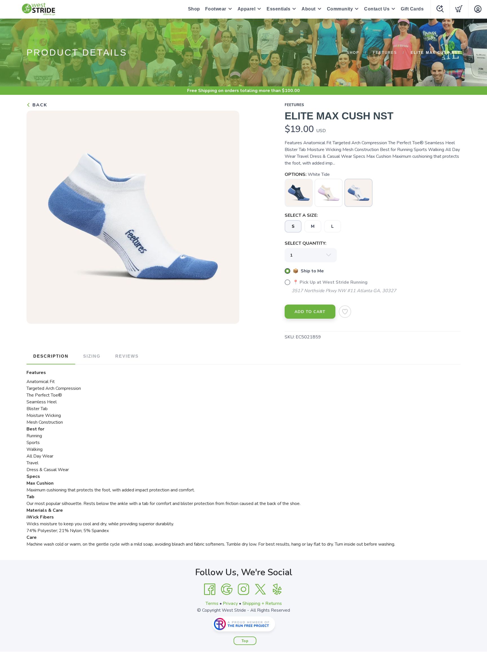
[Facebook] (209, 589)
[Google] (226, 589)
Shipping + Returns (262, 603)
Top (245, 641)
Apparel (247, 8)
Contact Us (376, 8)
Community (340, 8)
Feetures (385, 53)
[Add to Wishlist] (345, 311)
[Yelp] (277, 589)
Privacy (230, 603)
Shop (194, 8)
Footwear (215, 8)
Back (39, 105)
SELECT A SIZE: (301, 215)
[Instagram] (243, 589)
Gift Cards (412, 8)
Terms (211, 603)
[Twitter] (260, 589)
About (309, 8)
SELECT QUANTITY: (305, 243)
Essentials (278, 8)
